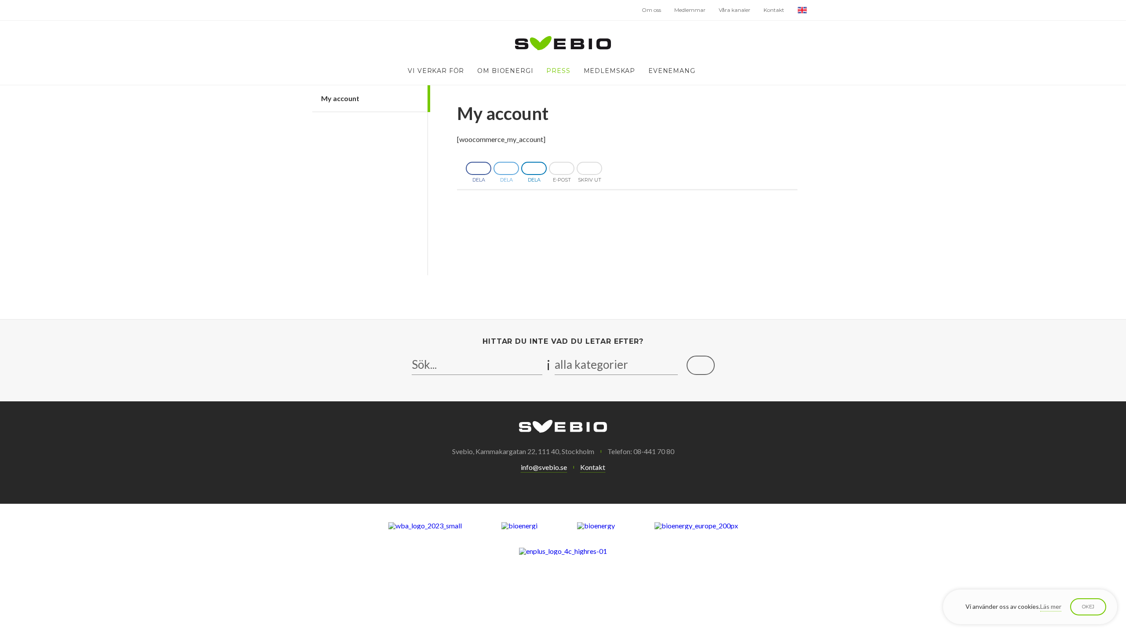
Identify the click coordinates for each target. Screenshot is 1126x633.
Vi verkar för (436, 71)
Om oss (651, 10)
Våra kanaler (734, 10)
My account (340, 98)
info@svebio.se (544, 467)
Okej (1088, 607)
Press (558, 71)
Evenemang (671, 71)
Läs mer (1050, 606)
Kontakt (774, 10)
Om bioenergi (505, 71)
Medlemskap (609, 71)
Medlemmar (690, 10)
